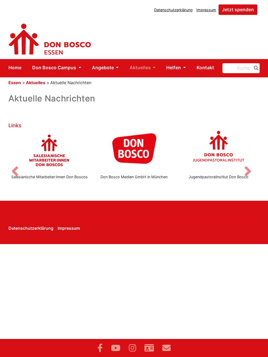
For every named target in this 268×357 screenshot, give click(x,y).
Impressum (206, 10)
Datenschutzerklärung (173, 10)
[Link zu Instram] (132, 348)
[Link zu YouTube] (115, 348)
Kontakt (205, 67)
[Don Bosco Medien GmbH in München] (134, 150)
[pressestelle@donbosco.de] (166, 348)
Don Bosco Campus (54, 67)
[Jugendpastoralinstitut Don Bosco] (219, 150)
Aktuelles (141, 67)
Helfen (174, 67)
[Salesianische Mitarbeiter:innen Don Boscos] (49, 150)
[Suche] (255, 68)
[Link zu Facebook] (100, 348)
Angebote (103, 67)
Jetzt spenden (238, 9)
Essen (14, 82)
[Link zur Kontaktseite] (149, 348)
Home (14, 67)
